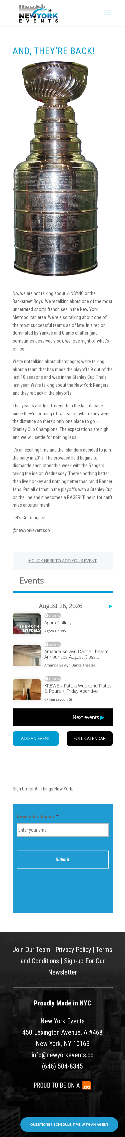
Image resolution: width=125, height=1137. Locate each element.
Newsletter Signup (37, 816)
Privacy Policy (73, 950)
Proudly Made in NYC (62, 1003)
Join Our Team (31, 950)
